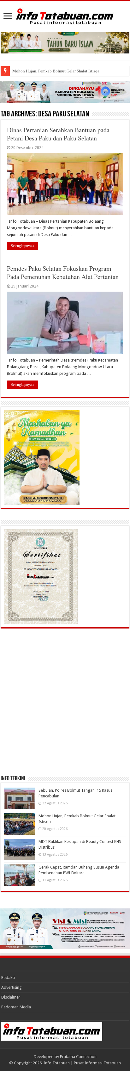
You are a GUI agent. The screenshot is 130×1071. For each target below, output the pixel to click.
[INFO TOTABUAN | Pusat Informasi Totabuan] (65, 15)
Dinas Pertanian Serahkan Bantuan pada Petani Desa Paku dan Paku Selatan (58, 134)
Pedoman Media (16, 1007)
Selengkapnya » (22, 246)
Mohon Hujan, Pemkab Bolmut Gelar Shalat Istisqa (55, 71)
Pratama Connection (78, 1056)
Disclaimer (10, 997)
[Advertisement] (65, 701)
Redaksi (8, 977)
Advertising (11, 987)
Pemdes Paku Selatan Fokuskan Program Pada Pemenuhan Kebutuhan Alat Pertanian (63, 272)
